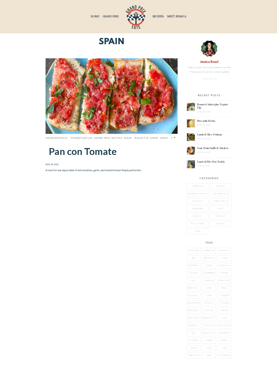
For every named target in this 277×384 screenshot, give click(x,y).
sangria (209, 340)
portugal (193, 325)
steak (209, 348)
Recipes (158, 16)
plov (224, 318)
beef (194, 258)
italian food (194, 295)
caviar (224, 258)
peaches (209, 310)
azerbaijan (209, 250)
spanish (224, 340)
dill (194, 280)
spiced (193, 348)
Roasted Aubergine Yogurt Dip (212, 106)
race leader (224, 325)
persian (224, 310)
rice (194, 333)
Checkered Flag (221, 194)
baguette (142, 138)
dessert (224, 273)
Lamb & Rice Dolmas (209, 134)
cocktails (224, 265)
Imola (221, 209)
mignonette (193, 303)
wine (209, 355)
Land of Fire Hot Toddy (211, 161)
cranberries (209, 273)
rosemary (224, 333)
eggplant (209, 280)
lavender (224, 295)
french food (194, 288)
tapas (163, 138)
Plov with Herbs (206, 121)
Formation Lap (81, 138)
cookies (193, 273)
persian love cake (209, 318)
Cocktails (197, 201)
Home (95, 16)
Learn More (209, 79)
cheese (209, 265)
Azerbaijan (197, 186)
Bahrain (221, 186)
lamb (209, 295)
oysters (224, 303)
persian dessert (194, 318)
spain (154, 138)
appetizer (194, 250)
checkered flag (194, 265)
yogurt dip (224, 355)
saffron (193, 340)
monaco (209, 303)
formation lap (224, 280)
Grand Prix (111, 16)
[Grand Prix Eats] (136, 17)
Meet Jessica (176, 16)
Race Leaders (197, 224)
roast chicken (209, 333)
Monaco (197, 216)
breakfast (209, 258)
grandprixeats (57, 138)
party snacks (194, 310)
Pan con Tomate (83, 151)
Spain (128, 138)
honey (209, 288)
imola (224, 288)
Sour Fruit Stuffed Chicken (212, 148)
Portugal (220, 216)
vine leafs (194, 355)
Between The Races (197, 194)
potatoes (209, 325)
